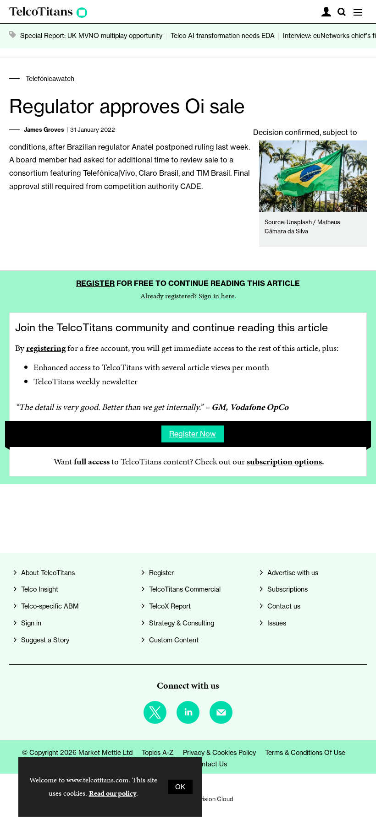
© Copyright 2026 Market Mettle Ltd (77, 753)
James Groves (44, 129)
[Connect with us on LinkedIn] (188, 712)
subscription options (284, 461)
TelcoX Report (170, 606)
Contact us (283, 606)
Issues (276, 623)
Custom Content (174, 640)
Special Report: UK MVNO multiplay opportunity (91, 36)
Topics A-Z (158, 753)
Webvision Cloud (210, 799)
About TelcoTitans (48, 573)
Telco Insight (39, 589)
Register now (192, 433)
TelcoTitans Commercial (185, 589)
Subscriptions (287, 589)
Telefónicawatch (50, 79)
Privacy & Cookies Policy (219, 753)
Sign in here (216, 296)
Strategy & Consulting (181, 623)
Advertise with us (292, 573)
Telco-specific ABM (50, 606)
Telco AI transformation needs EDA (223, 36)
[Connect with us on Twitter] (155, 712)
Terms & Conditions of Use (305, 753)
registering (46, 348)
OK (180, 787)
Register (95, 283)
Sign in (31, 623)
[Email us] (221, 712)
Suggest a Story (45, 640)
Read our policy (112, 793)
